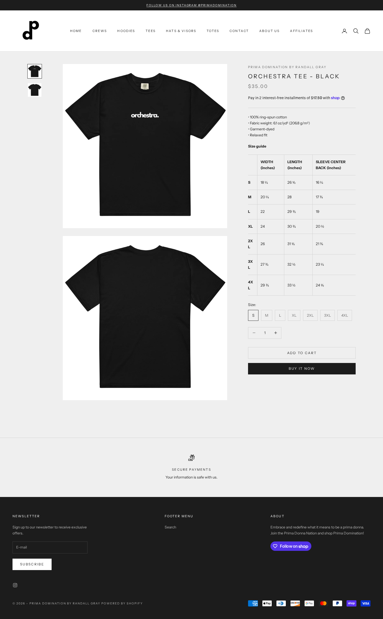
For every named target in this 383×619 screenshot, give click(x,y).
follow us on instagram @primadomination (191, 5)
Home (76, 31)
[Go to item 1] (34, 71)
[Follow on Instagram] (15, 585)
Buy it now (302, 368)
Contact (239, 31)
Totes (213, 31)
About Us (269, 31)
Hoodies (126, 31)
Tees (151, 31)
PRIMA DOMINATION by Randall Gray (287, 67)
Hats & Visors (181, 31)
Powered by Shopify (122, 603)
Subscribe (32, 564)
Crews (99, 31)
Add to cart (302, 352)
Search (170, 527)
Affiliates (301, 31)
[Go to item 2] (34, 90)
